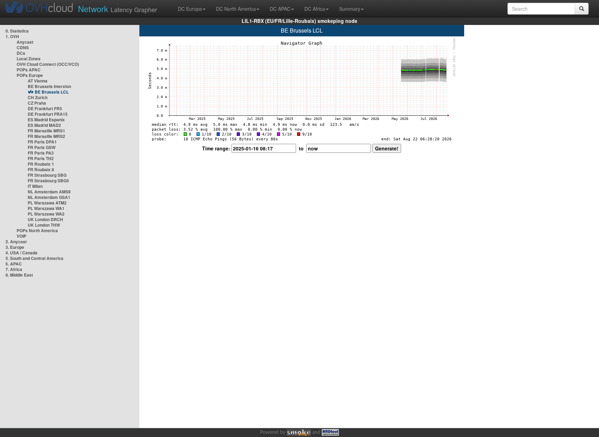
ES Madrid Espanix (46, 119)
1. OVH (12, 36)
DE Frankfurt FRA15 (48, 114)
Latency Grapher (117, 8)
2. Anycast (16, 241)
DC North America (236, 8)
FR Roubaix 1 (41, 164)
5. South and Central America (34, 258)
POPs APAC (29, 70)
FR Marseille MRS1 (46, 131)
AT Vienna (37, 81)
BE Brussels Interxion (49, 86)
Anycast (25, 42)
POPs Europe (30, 75)
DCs (21, 53)
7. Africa (14, 269)
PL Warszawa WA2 (46, 214)
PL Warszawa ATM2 (47, 203)
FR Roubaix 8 (41, 169)
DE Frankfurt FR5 (45, 108)
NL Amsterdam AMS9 (49, 192)
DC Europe (190, 8)
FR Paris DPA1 (42, 142)
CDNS (23, 47)
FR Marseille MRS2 (46, 136)
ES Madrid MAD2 (44, 125)
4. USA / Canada (21, 253)
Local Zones (29, 58)
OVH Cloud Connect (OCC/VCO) (48, 64)
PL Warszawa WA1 (46, 208)
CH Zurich (37, 97)
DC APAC (280, 8)
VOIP (21, 236)
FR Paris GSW (41, 147)
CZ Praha (37, 103)
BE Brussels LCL (52, 92)
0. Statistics (17, 31)
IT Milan (35, 186)
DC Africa (314, 8)
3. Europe (15, 247)
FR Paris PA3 (41, 153)
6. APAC (14, 264)
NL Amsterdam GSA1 (49, 197)
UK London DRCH (45, 219)
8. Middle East (19, 275)
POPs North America (37, 230)
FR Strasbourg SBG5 (48, 180)
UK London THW (44, 225)
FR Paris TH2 (41, 158)
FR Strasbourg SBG (47, 175)
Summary (349, 8)
